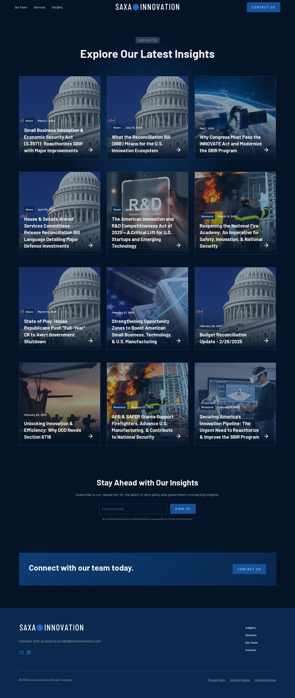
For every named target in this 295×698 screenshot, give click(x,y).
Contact (250, 650)
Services (39, 7)
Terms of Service (240, 680)
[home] (147, 7)
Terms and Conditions (180, 518)
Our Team (21, 7)
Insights (57, 7)
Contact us (249, 569)
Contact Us (263, 7)
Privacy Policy (216, 680)
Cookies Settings (265, 680)
